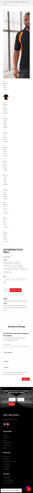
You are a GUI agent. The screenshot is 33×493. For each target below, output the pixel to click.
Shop (4, 440)
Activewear (6, 459)
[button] (4, 10)
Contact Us (6, 445)
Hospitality (6, 464)
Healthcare (6, 467)
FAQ (4, 448)
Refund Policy (7, 443)
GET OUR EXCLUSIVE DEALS (11, 490)
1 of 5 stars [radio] (6, 346)
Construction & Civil (9, 461)
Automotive (6, 456)
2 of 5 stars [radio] (11, 346)
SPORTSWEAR (15, 2)
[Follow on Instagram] (7, 424)
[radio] (8, 263)
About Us (6, 437)
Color (5, 260)
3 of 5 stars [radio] (17, 346)
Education (6, 469)
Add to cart (15, 290)
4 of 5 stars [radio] (23, 346)
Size (5, 276)
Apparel (9, 2)
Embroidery (7, 477)
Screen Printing (8, 480)
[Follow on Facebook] (4, 424)
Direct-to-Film (7, 482)
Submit (25, 379)
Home (4, 2)
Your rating (6, 344)
